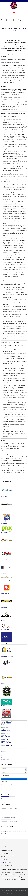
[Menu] (14, 12)
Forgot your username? (6, 781)
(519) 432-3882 (10, 0)
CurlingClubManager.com (14, 893)
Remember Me (5, 775)
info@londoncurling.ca (21, 0)
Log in (14, 778)
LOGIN (4, 833)
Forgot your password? (6, 784)
